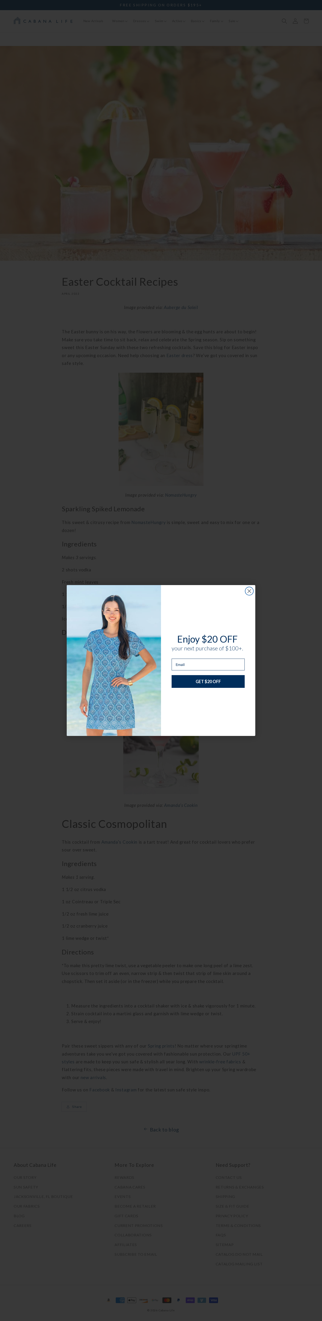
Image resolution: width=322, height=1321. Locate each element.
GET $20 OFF (208, 681)
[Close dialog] (249, 591)
